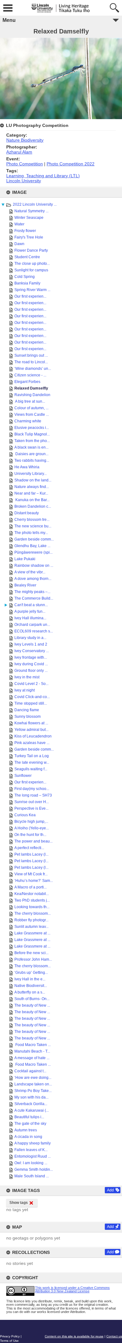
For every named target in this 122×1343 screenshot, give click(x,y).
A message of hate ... (31, 1058)
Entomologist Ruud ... (32, 1156)
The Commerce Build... (33, 598)
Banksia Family (27, 283)
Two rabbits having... (31, 460)
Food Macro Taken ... (32, 1045)
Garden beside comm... (34, 539)
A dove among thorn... (32, 578)
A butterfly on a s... (29, 992)
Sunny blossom (27, 716)
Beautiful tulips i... (29, 1117)
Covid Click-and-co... (32, 697)
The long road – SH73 (33, 795)
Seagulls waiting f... (30, 769)
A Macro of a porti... (30, 887)
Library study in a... (30, 638)
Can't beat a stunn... (31, 605)
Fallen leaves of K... (31, 1150)
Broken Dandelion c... (32, 506)
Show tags (18, 1202)
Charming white (27, 421)
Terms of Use (9, 1340)
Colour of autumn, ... (31, 408)
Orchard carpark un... (32, 624)
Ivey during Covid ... (31, 664)
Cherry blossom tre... (31, 519)
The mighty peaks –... (32, 592)
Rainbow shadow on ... (33, 565)
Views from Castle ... (31, 414)
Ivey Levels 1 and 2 (30, 644)
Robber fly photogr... (31, 920)
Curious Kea (25, 815)
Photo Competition (24, 163)
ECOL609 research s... (33, 631)
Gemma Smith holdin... (33, 1169)
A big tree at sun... (29, 401)
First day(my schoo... (31, 789)
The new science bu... (32, 526)
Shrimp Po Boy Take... (33, 1091)
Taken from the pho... (32, 441)
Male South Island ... (31, 1176)
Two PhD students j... (32, 900)
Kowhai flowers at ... (31, 723)
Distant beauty (26, 513)
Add (110, 1190)
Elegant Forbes (27, 382)
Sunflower (23, 775)
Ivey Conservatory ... (31, 651)
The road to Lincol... (31, 362)
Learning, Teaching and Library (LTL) (43, 175)
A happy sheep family (32, 1143)
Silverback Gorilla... (30, 1104)
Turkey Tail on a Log (31, 756)
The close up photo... (32, 263)
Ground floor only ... (31, 670)
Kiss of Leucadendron (33, 736)
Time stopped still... (30, 703)
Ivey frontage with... (30, 657)
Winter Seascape (28, 217)
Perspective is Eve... (31, 808)
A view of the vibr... (29, 572)
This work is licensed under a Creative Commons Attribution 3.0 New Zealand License (72, 1289)
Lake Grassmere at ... (32, 933)
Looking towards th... (31, 907)
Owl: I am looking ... (30, 1163)
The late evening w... (31, 762)
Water (19, 224)
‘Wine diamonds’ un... (32, 368)
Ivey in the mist (26, 677)
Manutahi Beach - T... (32, 1051)
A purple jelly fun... (29, 611)
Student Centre (27, 257)
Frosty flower (25, 231)
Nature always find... (31, 487)
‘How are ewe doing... (32, 1077)
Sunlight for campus (31, 270)
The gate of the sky (30, 1123)
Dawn (19, 244)
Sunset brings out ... (31, 355)
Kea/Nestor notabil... (31, 894)
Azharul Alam (19, 151)
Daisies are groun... (31, 454)
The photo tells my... (31, 533)
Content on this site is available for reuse (74, 1336)
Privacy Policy (10, 1336)
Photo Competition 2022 (70, 163)
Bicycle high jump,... (31, 821)
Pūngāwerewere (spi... (33, 552)
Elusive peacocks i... (31, 427)
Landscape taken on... (33, 1084)
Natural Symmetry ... (31, 211)
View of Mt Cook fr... (31, 874)
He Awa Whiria (26, 467)
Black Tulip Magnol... (32, 434)
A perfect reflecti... (29, 848)
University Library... (30, 473)
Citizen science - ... (30, 375)
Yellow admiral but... (31, 729)
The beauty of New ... (32, 1005)
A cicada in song (28, 1136)
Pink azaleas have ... (31, 743)
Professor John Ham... (33, 959)
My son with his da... (31, 1097)
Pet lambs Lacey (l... (31, 854)
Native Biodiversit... (30, 985)
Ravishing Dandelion (32, 395)
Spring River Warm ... (32, 290)
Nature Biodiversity (24, 140)
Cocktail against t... (30, 1071)
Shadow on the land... (32, 480)
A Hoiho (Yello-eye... (31, 828)
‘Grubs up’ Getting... (31, 972)
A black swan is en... (31, 447)
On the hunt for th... (30, 834)
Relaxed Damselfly (31, 388)
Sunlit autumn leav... (31, 926)
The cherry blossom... (32, 913)
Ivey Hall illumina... (30, 618)
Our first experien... (30, 296)
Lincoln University (23, 180)
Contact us (114, 1336)
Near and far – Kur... (31, 493)
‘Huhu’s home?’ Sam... (33, 880)
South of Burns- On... (31, 999)
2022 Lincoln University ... (35, 204)
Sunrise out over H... (31, 802)
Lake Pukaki (24, 559)
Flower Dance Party (31, 250)
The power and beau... (33, 841)
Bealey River (25, 585)
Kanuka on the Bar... (31, 500)
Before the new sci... (31, 953)
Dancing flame (26, 710)
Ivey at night (24, 690)
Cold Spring (24, 276)
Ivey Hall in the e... (29, 979)
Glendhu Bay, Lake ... (32, 546)
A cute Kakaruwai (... (31, 1110)
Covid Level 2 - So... (31, 684)
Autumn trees (25, 1130)
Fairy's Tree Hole (28, 237)
